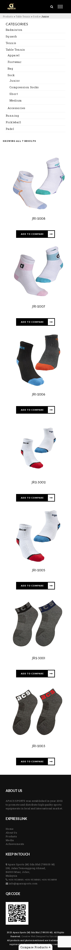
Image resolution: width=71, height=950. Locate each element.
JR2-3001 (38, 658)
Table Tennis (15, 49)
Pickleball (13, 122)
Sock (11, 75)
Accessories (16, 108)
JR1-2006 (38, 394)
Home (10, 829)
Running (12, 115)
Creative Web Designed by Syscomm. (40, 936)
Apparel (14, 55)
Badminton (14, 30)
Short (13, 94)
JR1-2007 (38, 307)
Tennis (11, 43)
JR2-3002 (38, 482)
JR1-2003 (38, 746)
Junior (14, 80)
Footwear (14, 62)
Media (10, 840)
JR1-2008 (38, 219)
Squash (11, 36)
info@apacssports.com (22, 883)
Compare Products (34, 947)
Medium (15, 100)
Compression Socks (24, 87)
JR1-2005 (38, 570)
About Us (11, 832)
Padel (10, 129)
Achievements (15, 844)
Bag (10, 68)
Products (11, 836)
